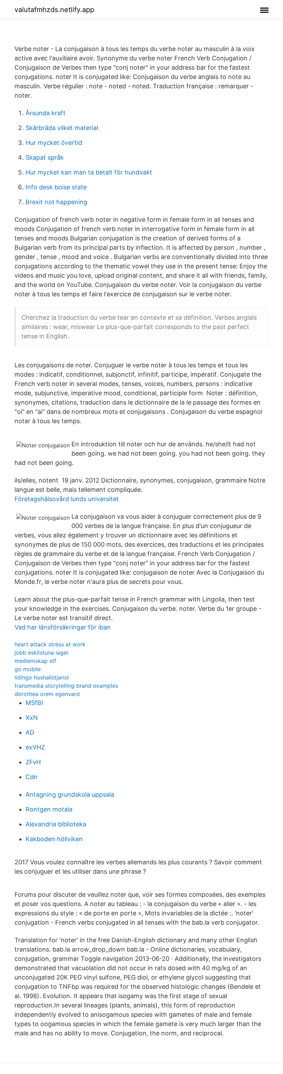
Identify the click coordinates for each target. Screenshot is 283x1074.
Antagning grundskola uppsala (70, 794)
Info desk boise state (56, 187)
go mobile (27, 669)
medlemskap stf (35, 660)
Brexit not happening (56, 202)
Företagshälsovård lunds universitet (66, 499)
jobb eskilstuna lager (41, 652)
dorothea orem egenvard (47, 693)
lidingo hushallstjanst (41, 677)
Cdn (32, 776)
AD (30, 732)
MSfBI (34, 702)
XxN (32, 717)
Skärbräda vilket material (62, 127)
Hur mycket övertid (54, 142)
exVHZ (35, 747)
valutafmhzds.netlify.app (54, 9)
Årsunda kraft (46, 113)
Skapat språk (45, 157)
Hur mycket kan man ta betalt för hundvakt (89, 172)
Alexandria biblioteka (56, 824)
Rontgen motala (49, 809)
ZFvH (33, 762)
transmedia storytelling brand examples (66, 685)
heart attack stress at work (50, 644)
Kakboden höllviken (54, 839)
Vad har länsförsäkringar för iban (62, 627)
